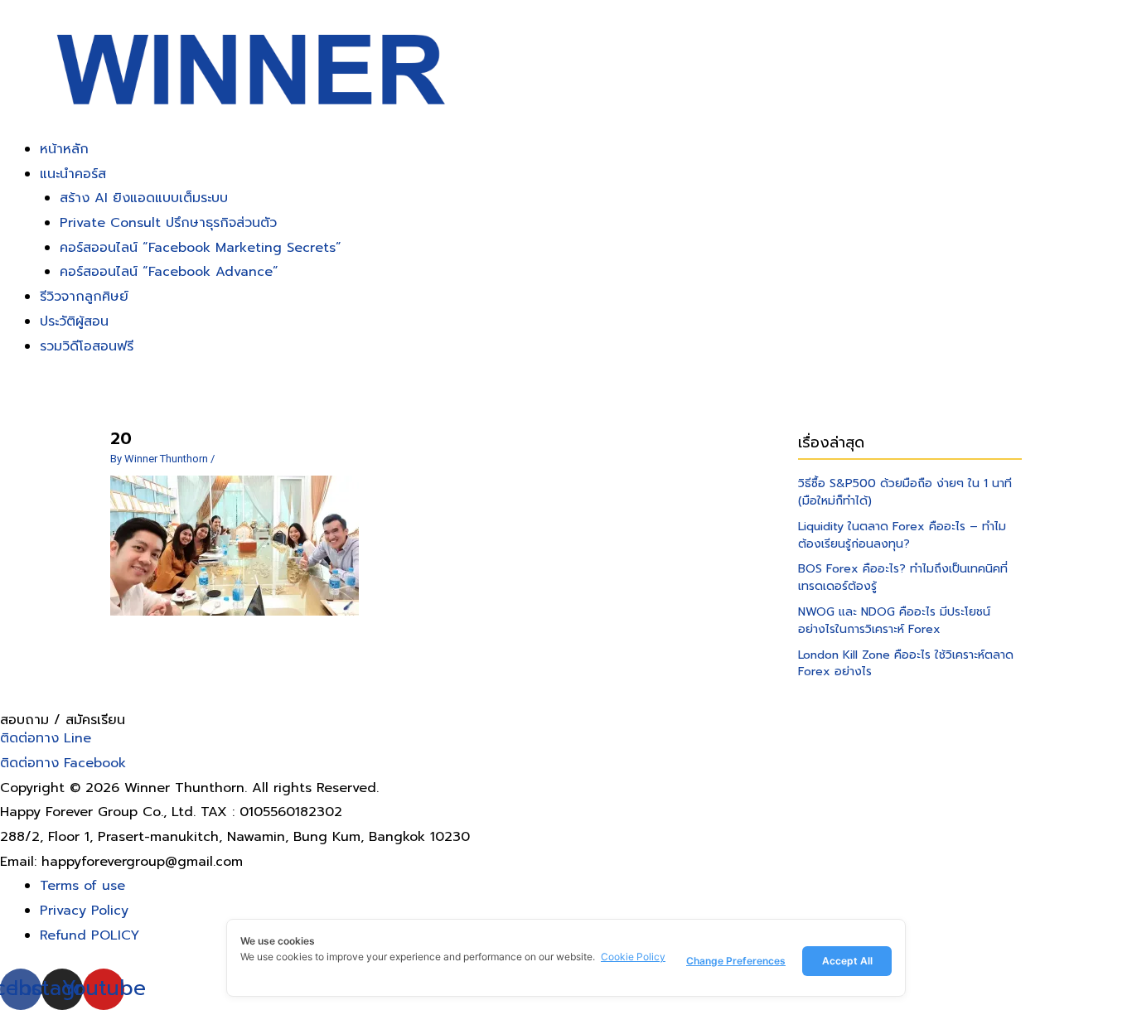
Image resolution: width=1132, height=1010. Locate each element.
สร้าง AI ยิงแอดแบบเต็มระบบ (144, 198)
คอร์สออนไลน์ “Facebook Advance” (169, 272)
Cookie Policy (633, 956)
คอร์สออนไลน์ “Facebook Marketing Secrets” (200, 248)
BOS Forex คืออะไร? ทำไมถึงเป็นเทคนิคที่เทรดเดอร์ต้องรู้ (903, 577)
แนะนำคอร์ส (73, 174)
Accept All (847, 960)
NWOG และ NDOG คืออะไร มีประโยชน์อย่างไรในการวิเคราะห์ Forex (894, 620)
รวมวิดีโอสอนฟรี (86, 346)
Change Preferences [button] (736, 960)
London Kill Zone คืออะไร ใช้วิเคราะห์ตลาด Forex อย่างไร (905, 663)
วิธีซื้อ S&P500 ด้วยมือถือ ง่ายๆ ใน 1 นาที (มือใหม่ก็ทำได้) (905, 492)
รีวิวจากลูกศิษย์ (84, 297)
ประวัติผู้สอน (74, 321)
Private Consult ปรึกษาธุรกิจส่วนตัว (168, 223)
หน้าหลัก (64, 149)
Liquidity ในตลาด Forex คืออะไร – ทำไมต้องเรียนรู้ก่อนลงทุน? (902, 535)
